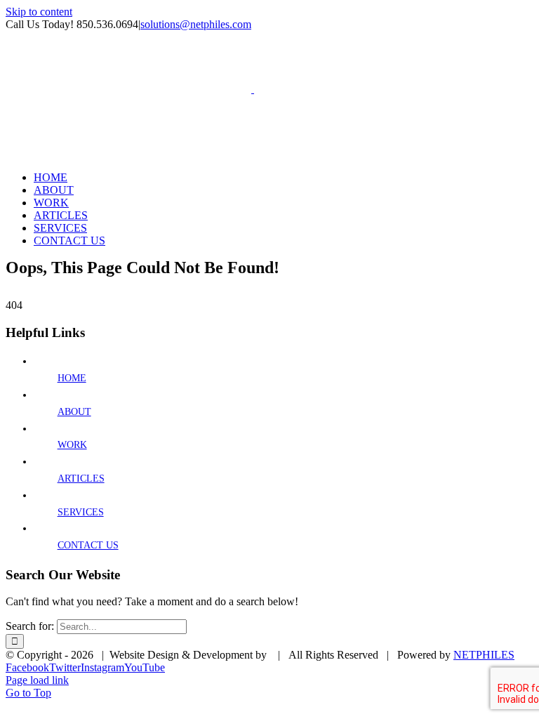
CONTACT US (88, 545)
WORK (72, 445)
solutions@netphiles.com (195, 24)
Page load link (37, 680)
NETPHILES (483, 655)
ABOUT (74, 412)
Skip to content (39, 12)
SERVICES (81, 512)
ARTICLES (81, 478)
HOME (72, 378)
